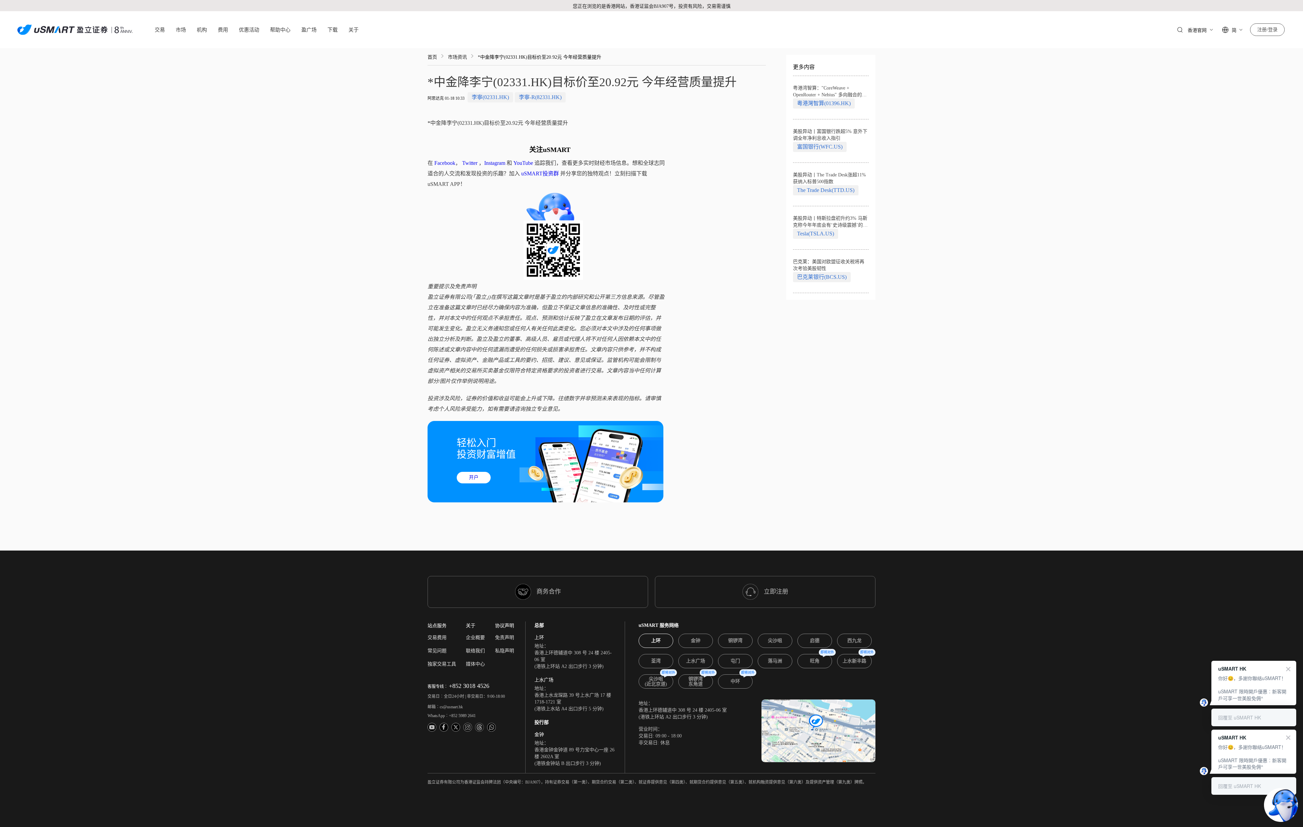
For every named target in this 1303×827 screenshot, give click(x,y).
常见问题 (437, 650)
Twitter (469, 163)
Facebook (444, 163)
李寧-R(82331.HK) (540, 97)
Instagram (494, 163)
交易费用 (437, 637)
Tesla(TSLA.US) (815, 233)
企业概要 (475, 637)
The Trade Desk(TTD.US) (825, 190)
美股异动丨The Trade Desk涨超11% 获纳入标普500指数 (829, 178)
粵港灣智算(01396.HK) (824, 103)
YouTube (523, 163)
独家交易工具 (442, 664)
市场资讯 (457, 57)
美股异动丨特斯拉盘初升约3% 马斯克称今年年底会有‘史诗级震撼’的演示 (830, 222)
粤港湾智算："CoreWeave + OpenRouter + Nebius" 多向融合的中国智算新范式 (830, 91)
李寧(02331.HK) (490, 97)
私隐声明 (504, 650)
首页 (432, 57)
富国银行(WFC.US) (820, 147)
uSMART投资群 (540, 173)
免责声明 (504, 637)
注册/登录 (1267, 29)
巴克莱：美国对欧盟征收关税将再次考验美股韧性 (828, 265)
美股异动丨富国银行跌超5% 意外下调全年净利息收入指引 (830, 135)
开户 (473, 477)
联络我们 (475, 650)
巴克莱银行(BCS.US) (822, 277)
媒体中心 (475, 664)
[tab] (656, 641)
